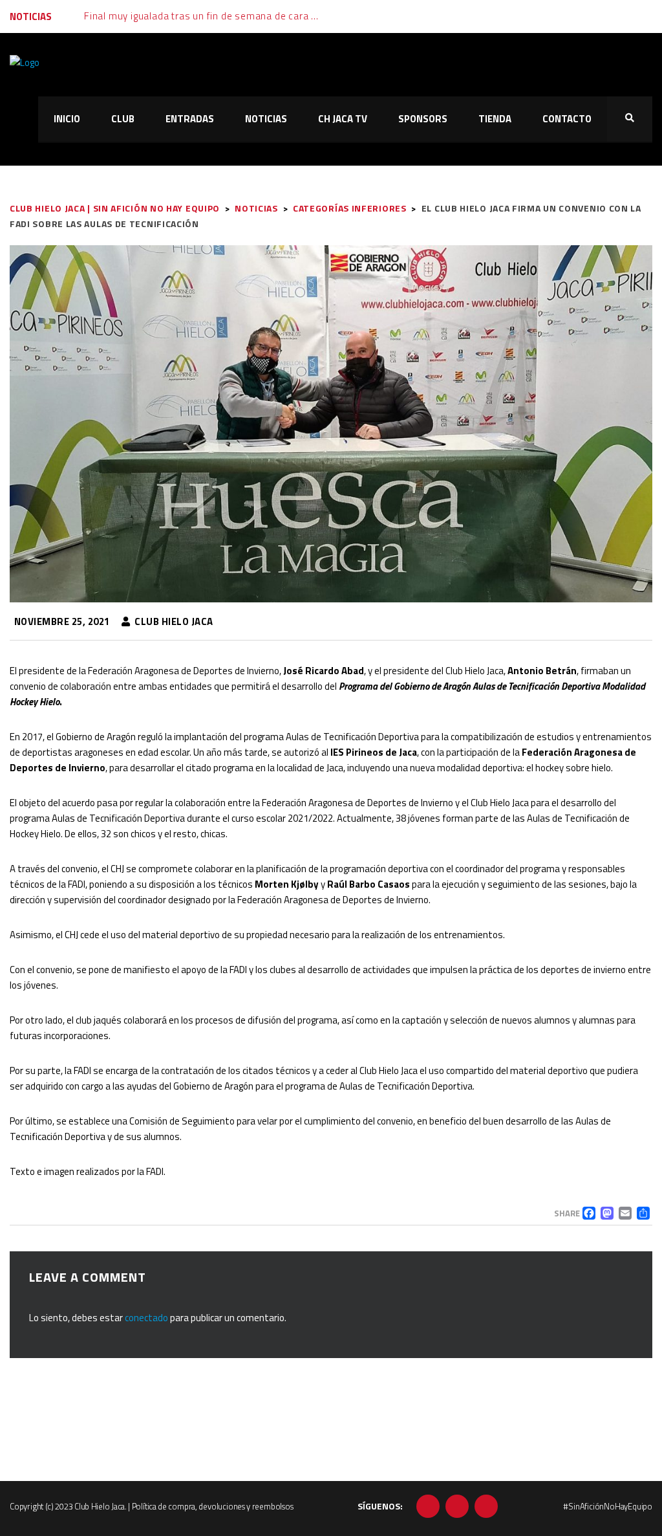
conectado (146, 1317)
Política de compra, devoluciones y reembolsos (213, 1506)
